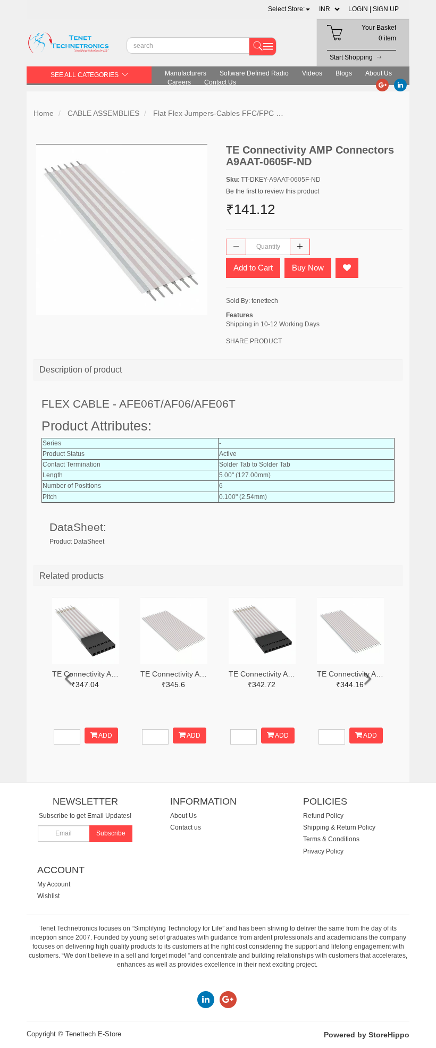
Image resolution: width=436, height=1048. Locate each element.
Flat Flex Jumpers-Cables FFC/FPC (213, 113)
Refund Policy (323, 815)
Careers (179, 82)
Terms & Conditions (331, 839)
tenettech (264, 301)
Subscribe (110, 833)
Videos (312, 73)
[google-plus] (382, 84)
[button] (289, 9)
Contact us (185, 827)
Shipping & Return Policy (339, 827)
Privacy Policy (323, 851)
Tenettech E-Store (93, 1034)
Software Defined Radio (254, 73)
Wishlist (48, 896)
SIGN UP (386, 9)
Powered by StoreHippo (366, 1034)
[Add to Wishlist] (347, 268)
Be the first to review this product (272, 191)
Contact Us (220, 82)
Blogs (344, 73)
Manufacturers (185, 73)
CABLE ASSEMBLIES (103, 113)
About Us (378, 73)
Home (43, 113)
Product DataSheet (76, 541)
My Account (53, 884)
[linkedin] (400, 84)
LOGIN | (359, 9)
